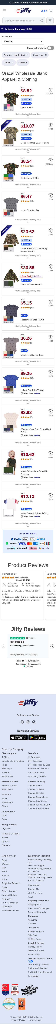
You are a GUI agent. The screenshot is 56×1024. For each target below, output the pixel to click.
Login (44, 10)
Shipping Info (34, 904)
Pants (4, 798)
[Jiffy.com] (23, 10)
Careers (32, 924)
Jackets (5, 772)
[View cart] (51, 10)
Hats (4, 815)
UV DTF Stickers (36, 772)
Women (5, 864)
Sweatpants (7, 802)
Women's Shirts (9, 785)
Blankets (6, 845)
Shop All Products (10, 910)
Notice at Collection (37, 968)
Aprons (5, 841)
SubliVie (36, 393)
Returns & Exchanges (38, 908)
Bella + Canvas (9, 891)
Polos (4, 765)
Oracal (7, 62)
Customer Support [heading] (39, 855)
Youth (4, 871)
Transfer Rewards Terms (40, 958)
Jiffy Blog (32, 935)
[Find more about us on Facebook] (22, 722)
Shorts (5, 806)
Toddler (5, 875)
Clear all (23, 62)
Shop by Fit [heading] (9, 855)
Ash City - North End (14, 55)
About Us (32, 920)
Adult (4, 860)
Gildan (5, 887)
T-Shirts (5, 757)
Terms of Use (35, 1020)
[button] (4, 10)
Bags (4, 819)
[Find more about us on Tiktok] (34, 722)
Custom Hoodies (36, 793)
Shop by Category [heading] (13, 749)
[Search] (41, 20)
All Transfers (34, 757)
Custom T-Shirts (36, 789)
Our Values (33, 927)
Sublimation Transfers (38, 768)
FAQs (30, 897)
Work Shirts (7, 776)
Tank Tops (7, 768)
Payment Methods (37, 912)
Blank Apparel (9, 753)
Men (4, 868)
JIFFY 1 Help (35, 893)
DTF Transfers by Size (39, 765)
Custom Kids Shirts (37, 801)
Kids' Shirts (7, 789)
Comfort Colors (9, 895)
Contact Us (33, 889)
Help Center (34, 885)
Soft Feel (37, 276)
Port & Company (10, 902)
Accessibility (34, 954)
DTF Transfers (35, 761)
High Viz (6, 828)
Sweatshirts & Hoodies (13, 761)
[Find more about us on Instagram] (28, 722)
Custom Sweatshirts (38, 797)
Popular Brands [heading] (11, 883)
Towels (5, 837)
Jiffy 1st (26, 99)
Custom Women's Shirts (40, 805)
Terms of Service (36, 950)
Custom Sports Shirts (38, 808)
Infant (4, 879)
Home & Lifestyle (11, 834)
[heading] (28, 295)
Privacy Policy (35, 947)
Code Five (38, 55)
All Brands (7, 906)
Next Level (7, 899)
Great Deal (26, 276)
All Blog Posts (35, 939)
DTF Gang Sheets (37, 776)
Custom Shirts (35, 785)
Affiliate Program (36, 931)
